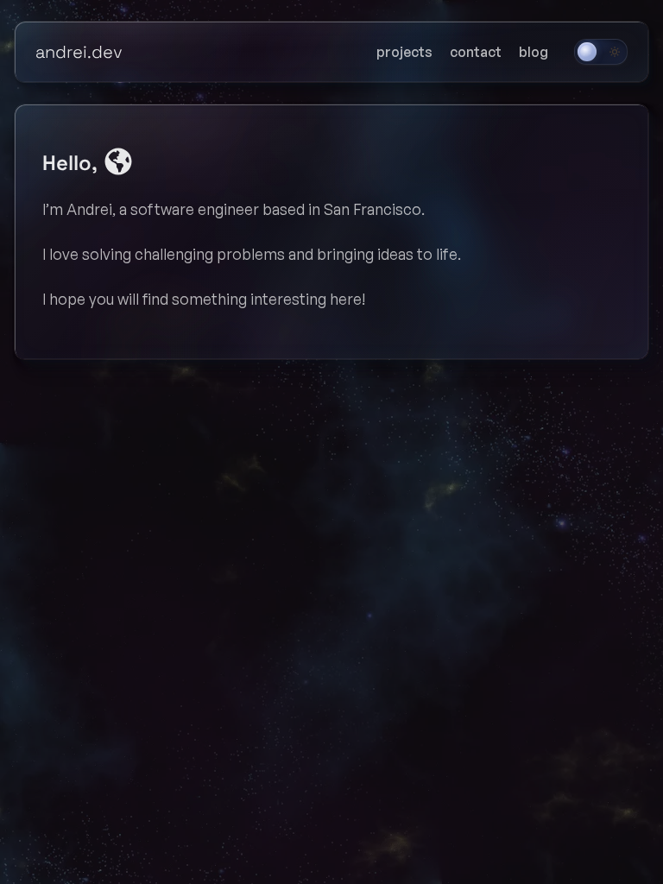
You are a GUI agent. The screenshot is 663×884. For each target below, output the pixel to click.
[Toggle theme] (601, 52)
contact (476, 51)
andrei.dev (79, 52)
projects (404, 51)
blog (533, 51)
